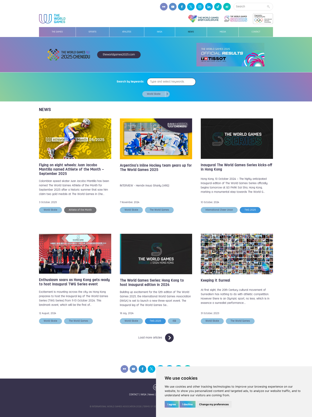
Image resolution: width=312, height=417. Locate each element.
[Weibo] (227, 6)
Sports (92, 32)
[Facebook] (182, 6)
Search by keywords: (130, 81)
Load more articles (150, 337)
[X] (191, 6)
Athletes (126, 32)
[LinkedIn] (209, 6)
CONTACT (134, 395)
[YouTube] (173, 6)
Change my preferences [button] (214, 404)
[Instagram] (200, 6)
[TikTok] (218, 6)
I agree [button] (172, 404)
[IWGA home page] (52, 18)
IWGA (159, 32)
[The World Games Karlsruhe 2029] (203, 18)
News (191, 32)
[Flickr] (164, 6)
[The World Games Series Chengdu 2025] (235, 19)
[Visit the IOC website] (263, 18)
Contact (256, 32)
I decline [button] (187, 404)
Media (223, 32)
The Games (57, 32)
